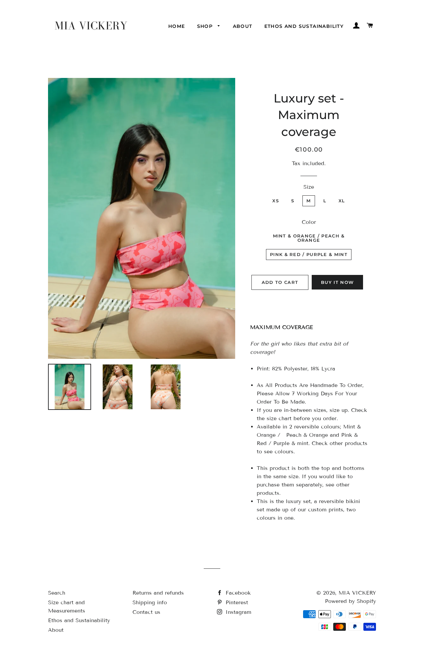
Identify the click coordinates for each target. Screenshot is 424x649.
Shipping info (149, 602)
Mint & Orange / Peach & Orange (309, 238)
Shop (206, 26)
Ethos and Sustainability (304, 26)
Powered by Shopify (350, 601)
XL (342, 200)
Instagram (237, 612)
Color (309, 222)
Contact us (146, 612)
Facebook (237, 593)
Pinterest (236, 602)
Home (176, 26)
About (242, 26)
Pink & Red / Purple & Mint (308, 254)
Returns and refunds (158, 593)
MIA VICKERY (357, 593)
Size (308, 187)
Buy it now (337, 282)
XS (275, 200)
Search (56, 593)
